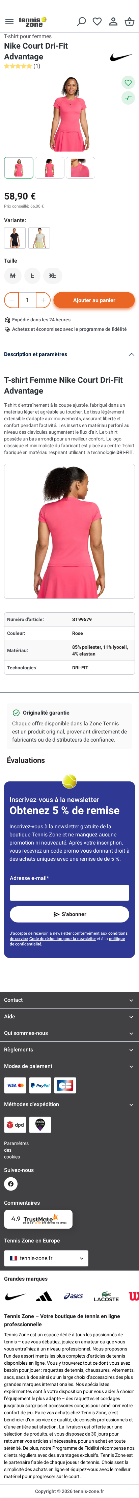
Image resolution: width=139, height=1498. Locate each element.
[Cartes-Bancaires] (65, 1085)
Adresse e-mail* (29, 878)
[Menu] (9, 21)
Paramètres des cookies (11, 1150)
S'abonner (74, 914)
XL (55, 277)
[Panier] (129, 21)
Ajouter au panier (94, 300)
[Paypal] (40, 1085)
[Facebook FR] (11, 1184)
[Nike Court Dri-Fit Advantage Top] (15, 238)
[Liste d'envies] (97, 21)
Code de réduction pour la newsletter (62, 938)
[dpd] (15, 1125)
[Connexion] (113, 21)
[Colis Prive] (40, 1125)
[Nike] (121, 56)
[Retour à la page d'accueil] (33, 22)
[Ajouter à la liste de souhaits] (128, 82)
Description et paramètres (35, 354)
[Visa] (15, 1085)
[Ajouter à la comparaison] (128, 98)
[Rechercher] (81, 21)
